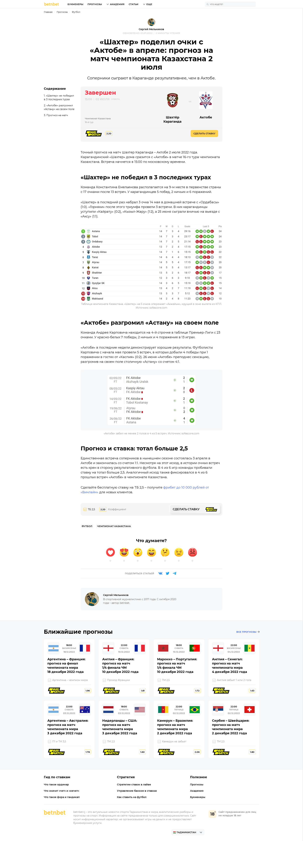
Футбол (76, 12)
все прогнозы (246, 631)
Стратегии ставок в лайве (134, 784)
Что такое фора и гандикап (62, 797)
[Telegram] (174, 573)
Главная (48, 12)
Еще (149, 4)
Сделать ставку (204, 133)
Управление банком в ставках (137, 790)
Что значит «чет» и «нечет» (61, 790)
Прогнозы (94, 4)
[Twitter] (167, 573)
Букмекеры (75, 4)
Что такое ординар (56, 784)
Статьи (133, 4)
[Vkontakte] (160, 573)
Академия (117, 4)
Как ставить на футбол (131, 797)
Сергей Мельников (151, 29)
